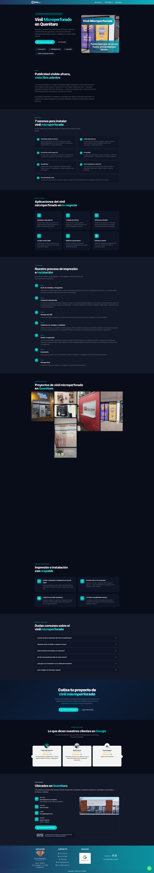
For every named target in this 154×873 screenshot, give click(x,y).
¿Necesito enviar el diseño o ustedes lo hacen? (52, 644)
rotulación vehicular (76, 703)
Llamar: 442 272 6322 (87, 710)
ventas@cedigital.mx (46, 814)
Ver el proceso (62, 42)
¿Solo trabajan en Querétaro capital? (49, 670)
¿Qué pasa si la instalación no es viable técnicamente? (54, 663)
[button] (121, 756)
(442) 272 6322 (44, 807)
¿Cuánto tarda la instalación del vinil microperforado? (54, 638)
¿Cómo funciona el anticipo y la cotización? (51, 651)
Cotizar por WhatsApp (46, 42)
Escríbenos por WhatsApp (47, 827)
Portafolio (108, 2)
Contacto (118, 2)
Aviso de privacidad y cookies (110, 859)
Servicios (98, 2)
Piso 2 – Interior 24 (40, 863)
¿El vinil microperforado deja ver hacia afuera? (52, 657)
